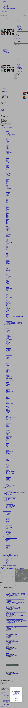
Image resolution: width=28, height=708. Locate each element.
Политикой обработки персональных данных (16, 694)
